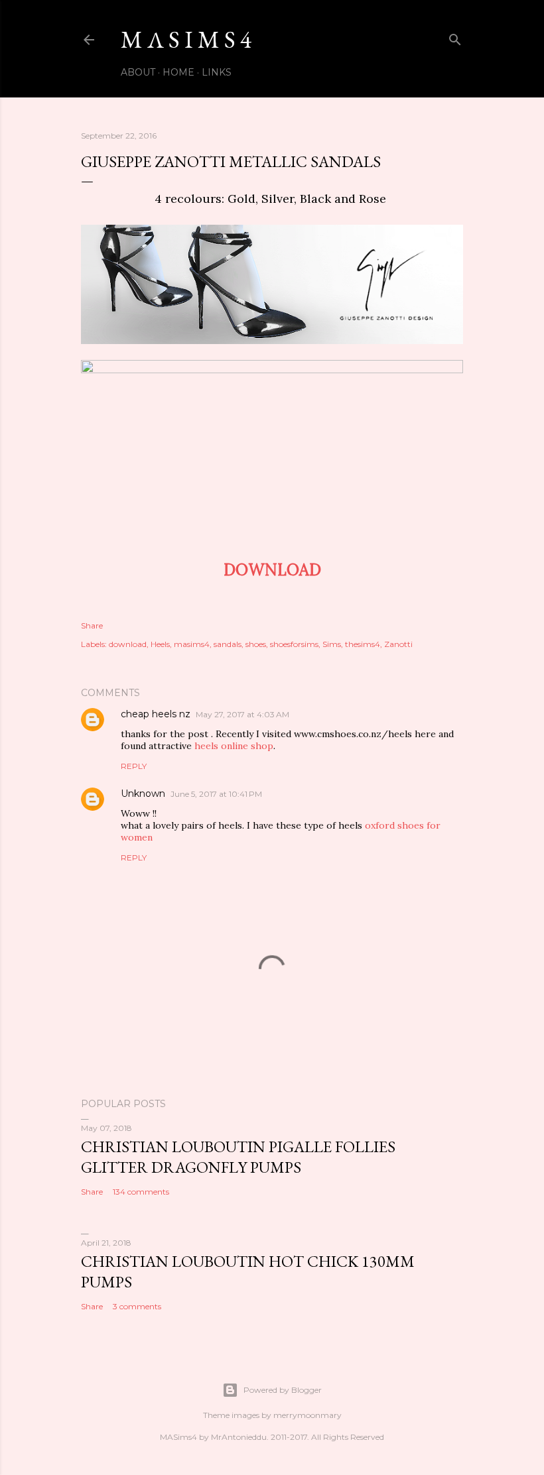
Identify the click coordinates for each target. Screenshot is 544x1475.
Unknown (143, 793)
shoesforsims (294, 644)
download (128, 644)
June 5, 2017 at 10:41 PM (216, 794)
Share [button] (92, 625)
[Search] (455, 37)
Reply (134, 766)
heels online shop (233, 746)
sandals (227, 644)
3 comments (137, 1306)
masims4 (192, 644)
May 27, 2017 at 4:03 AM (242, 714)
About (138, 72)
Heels (160, 644)
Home (178, 72)
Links (217, 72)
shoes (255, 644)
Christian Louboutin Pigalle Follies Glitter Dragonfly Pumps (238, 1156)
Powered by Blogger (282, 1390)
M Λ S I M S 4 (186, 39)
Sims (331, 644)
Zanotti (398, 644)
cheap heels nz (155, 714)
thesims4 (362, 644)
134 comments (141, 1192)
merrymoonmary (307, 1415)
